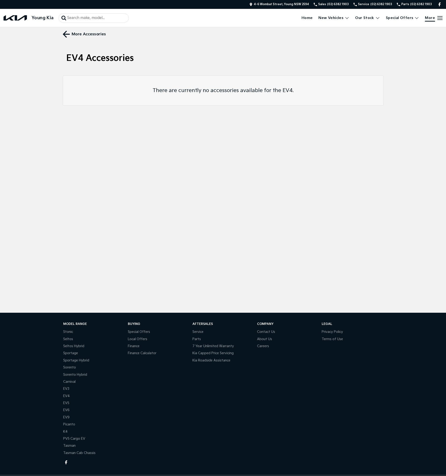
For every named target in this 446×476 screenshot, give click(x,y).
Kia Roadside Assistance (211, 360)
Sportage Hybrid (76, 360)
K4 (65, 432)
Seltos (68, 339)
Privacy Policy (332, 332)
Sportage (70, 353)
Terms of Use (332, 339)
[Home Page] (15, 18)
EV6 (66, 410)
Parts (196, 339)
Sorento (69, 367)
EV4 (66, 396)
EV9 (66, 417)
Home (307, 18)
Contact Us (266, 332)
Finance (134, 346)
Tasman (69, 446)
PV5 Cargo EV (74, 439)
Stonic (68, 332)
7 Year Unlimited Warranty (213, 346)
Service (197, 332)
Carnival (69, 382)
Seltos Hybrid (73, 346)
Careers (263, 346)
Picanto (69, 424)
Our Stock (364, 18)
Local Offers (137, 339)
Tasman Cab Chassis (79, 453)
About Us (264, 339)
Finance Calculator (142, 353)
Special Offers (399, 18)
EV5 (66, 403)
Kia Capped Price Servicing (213, 353)
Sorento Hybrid (75, 375)
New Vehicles (330, 18)
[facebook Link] (439, 4)
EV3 (66, 389)
